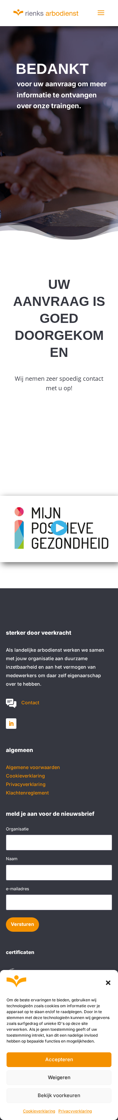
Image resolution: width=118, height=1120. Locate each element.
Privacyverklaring (75, 1111)
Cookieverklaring (39, 1111)
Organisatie (17, 829)
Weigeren (59, 1077)
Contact (30, 702)
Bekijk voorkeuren (59, 1095)
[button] (108, 982)
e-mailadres (17, 888)
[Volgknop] (11, 723)
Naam (11, 858)
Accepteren (59, 1059)
